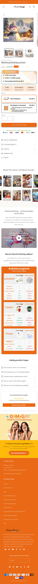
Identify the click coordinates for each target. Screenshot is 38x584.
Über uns (6, 484)
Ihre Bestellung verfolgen (11, 519)
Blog (5, 523)
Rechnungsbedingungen (10, 515)
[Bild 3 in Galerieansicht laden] (29, 53)
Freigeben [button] (6, 157)
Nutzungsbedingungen (10, 503)
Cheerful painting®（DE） (21, 580)
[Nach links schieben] (2, 53)
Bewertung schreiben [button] (19, 405)
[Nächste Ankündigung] (35, 2)
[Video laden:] (19, 238)
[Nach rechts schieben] (36, 53)
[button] (3, 7)
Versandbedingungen (10, 496)
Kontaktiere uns (8, 488)
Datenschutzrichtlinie (10, 499)
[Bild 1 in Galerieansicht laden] (9, 53)
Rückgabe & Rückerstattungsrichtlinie (14, 511)
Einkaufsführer (8, 507)
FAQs (5, 491)
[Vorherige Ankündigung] (3, 2)
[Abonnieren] (28, 560)
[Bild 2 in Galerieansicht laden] (19, 53)
